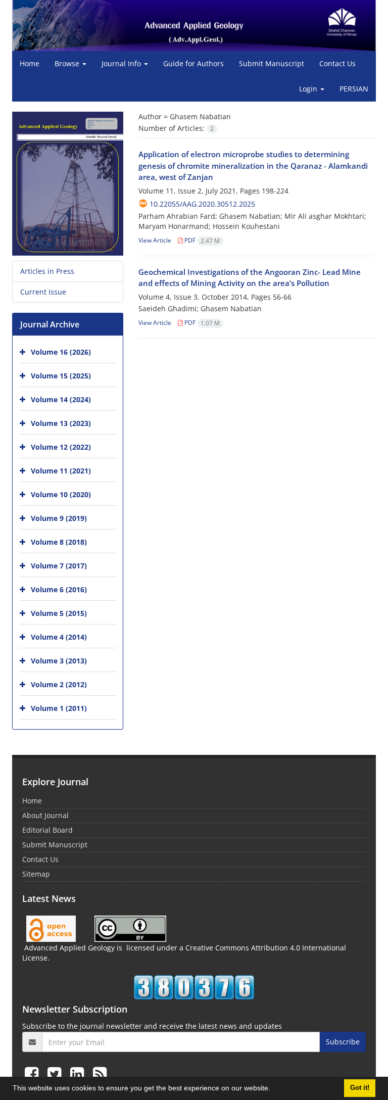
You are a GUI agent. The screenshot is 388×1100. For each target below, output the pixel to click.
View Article (154, 240)
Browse (68, 63)
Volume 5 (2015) (59, 613)
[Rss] (99, 1073)
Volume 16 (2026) (61, 352)
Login (309, 88)
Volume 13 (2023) (61, 423)
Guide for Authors (193, 63)
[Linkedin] (79, 1073)
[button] (273, 1089)
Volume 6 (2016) (59, 589)
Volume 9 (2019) (59, 518)
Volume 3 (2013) (59, 660)
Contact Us (337, 63)
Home (29, 63)
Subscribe (343, 1041)
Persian (354, 88)
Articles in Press (47, 271)
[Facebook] (33, 1073)
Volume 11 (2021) (61, 470)
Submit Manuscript (271, 63)
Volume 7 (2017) (59, 565)
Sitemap (36, 874)
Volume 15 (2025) (61, 375)
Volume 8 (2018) (59, 542)
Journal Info (122, 63)
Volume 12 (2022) (61, 447)
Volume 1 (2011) (59, 708)
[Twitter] (56, 1073)
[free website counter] (194, 987)
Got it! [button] (359, 1087)
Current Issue (43, 292)
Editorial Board (47, 830)
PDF (201, 240)
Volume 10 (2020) (61, 494)
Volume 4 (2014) (59, 637)
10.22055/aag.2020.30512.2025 (202, 204)
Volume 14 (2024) (61, 399)
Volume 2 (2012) (59, 684)
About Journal (45, 815)
